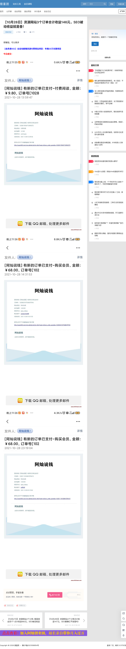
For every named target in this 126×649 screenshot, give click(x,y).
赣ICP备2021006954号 (30, 645)
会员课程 (28, 4)
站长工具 (17, 4)
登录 (111, 4)
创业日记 (8, 32)
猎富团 (16, 645)
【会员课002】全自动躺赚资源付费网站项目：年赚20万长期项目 (32, 48)
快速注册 (121, 4)
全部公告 (107, 57)
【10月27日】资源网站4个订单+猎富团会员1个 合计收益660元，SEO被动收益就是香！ (23, 621)
